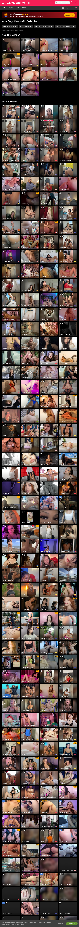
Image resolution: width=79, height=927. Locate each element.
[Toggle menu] (3, 3)
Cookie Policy (19, 925)
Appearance (10, 26)
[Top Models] (29, 3)
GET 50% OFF (69, 15)
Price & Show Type (44, 26)
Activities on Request (65, 26)
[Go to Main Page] (16, 3)
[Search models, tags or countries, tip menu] (76, 8)
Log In (74, 3)
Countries (26, 26)
